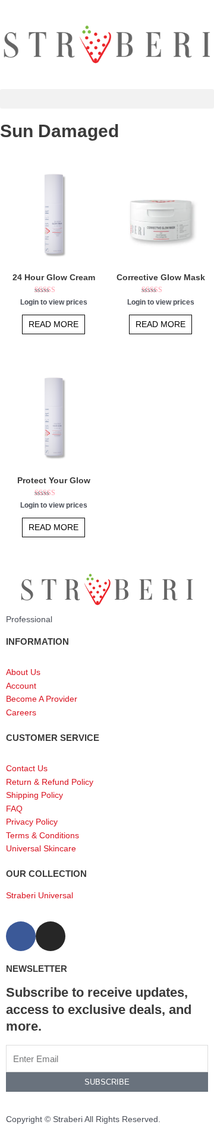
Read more (53, 324)
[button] (107, 99)
